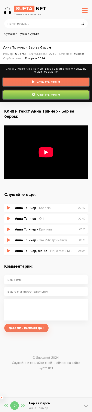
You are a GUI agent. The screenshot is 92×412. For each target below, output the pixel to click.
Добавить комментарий (26, 328)
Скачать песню (48, 94)
